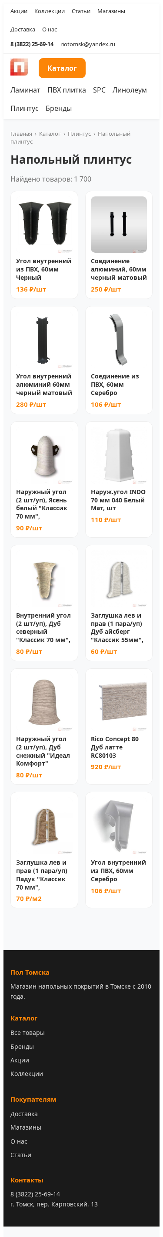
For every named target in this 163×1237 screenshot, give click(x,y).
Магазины (111, 11)
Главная (21, 133)
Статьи (81, 11)
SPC (99, 90)
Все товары (27, 1032)
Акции (18, 11)
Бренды (59, 108)
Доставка (22, 29)
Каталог (62, 68)
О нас (49, 29)
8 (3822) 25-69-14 (31, 44)
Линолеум (130, 90)
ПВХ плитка (66, 90)
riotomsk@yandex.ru (87, 44)
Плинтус (24, 108)
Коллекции (49, 11)
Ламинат (25, 90)
